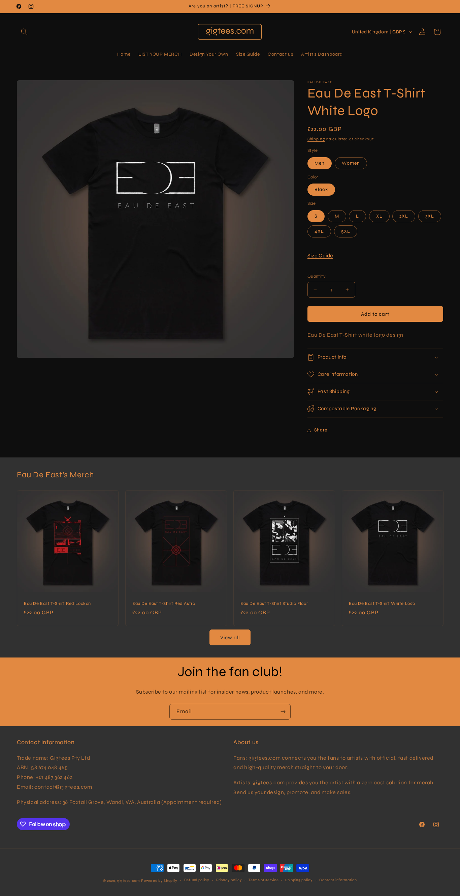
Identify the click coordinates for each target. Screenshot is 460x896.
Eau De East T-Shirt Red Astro (163, 603)
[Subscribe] (282, 712)
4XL (319, 231)
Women (351, 163)
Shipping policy (299, 880)
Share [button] (320, 430)
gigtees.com (128, 880)
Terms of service (263, 880)
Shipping (316, 139)
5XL (345, 231)
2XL (403, 216)
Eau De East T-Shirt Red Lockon (57, 603)
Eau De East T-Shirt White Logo (382, 603)
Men (320, 163)
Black (321, 189)
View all (230, 638)
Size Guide (320, 255)
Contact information (338, 880)
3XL (429, 216)
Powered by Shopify (159, 880)
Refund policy (196, 880)
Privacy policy (229, 880)
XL (379, 216)
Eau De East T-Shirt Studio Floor (274, 603)
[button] (24, 31)
